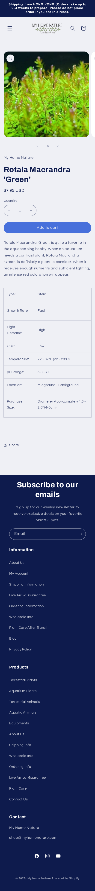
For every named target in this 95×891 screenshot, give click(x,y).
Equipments (19, 723)
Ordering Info (20, 767)
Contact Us (18, 799)
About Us (16, 563)
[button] (9, 28)
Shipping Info (20, 745)
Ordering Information (26, 606)
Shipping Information (26, 584)
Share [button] (14, 445)
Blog (13, 638)
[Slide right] (58, 146)
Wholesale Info (21, 617)
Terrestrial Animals (24, 702)
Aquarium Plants (22, 691)
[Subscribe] (80, 534)
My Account (18, 573)
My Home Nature (39, 878)
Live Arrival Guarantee (27, 595)
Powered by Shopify (66, 878)
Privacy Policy (20, 649)
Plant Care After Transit (28, 627)
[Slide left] (37, 146)
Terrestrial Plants (23, 680)
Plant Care (18, 788)
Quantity (10, 200)
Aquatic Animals (22, 712)
